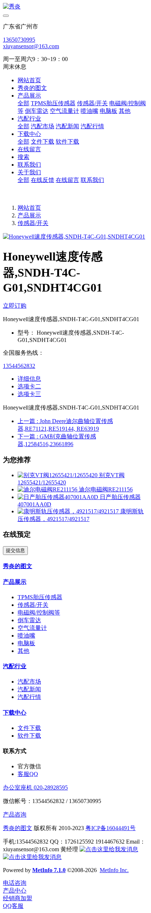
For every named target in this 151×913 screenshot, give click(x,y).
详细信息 (29, 379)
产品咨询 (14, 814)
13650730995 (19, 40)
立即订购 (14, 306)
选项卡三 (29, 394)
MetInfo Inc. (114, 870)
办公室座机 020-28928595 (35, 787)
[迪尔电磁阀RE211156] (48, 489)
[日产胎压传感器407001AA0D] (59, 497)
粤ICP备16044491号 (110, 828)
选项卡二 (29, 386)
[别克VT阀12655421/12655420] (58, 475)
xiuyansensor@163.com (31, 46)
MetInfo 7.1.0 (49, 870)
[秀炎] (75, 7)
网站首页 (29, 80)
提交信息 (15, 550)
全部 (23, 103)
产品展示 (29, 215)
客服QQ (28, 774)
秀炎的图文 (17, 828)
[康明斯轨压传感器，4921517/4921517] (69, 511)
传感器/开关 (33, 223)
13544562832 (19, 366)
